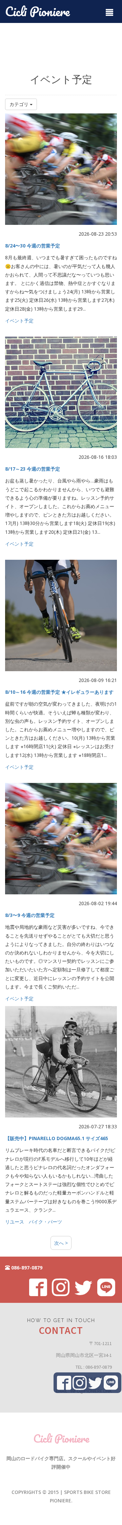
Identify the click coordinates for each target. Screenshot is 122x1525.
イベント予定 (19, 320)
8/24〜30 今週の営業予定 (32, 245)
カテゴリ (19, 104)
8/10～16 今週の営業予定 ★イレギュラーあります (59, 692)
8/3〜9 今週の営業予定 (30, 915)
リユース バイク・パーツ (33, 1221)
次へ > (61, 1243)
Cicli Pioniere (37, 11)
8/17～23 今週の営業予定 (32, 469)
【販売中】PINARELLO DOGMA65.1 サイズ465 (56, 1138)
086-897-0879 (26, 1267)
